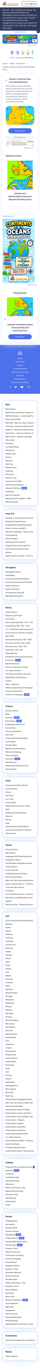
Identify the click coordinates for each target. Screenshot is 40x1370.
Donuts (8, 792)
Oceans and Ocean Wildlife (16, 738)
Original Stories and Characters (17, 545)
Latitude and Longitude (14, 592)
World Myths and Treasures (16, 677)
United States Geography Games (18, 863)
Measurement (10, 467)
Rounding (9, 443)
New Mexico (10, 1027)
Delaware (9, 948)
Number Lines (11, 478)
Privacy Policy (20, 379)
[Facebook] (10, 387)
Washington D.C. (12, 1085)
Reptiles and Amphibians (15, 748)
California (9, 938)
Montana (8, 1010)
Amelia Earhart (11, 1262)
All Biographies (11, 653)
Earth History (13, 721)
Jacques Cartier (11, 1248)
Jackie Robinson (11, 1303)
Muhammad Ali (11, 1228)
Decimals (9, 464)
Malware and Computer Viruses (17, 806)
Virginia (8, 1079)
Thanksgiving (10, 1198)
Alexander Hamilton (13, 1272)
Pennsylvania (10, 1051)
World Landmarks (12, 589)
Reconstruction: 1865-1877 (16, 646)
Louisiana (9, 982)
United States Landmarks (15, 1127)
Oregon (8, 1048)
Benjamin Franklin (12, 1265)
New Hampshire (11, 1020)
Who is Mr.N (20, 362)
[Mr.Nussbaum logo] (10, 3)
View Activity (20, 131)
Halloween (9, 1184)
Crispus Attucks (14, 1238)
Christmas (9, 891)
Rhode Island (10, 1054)
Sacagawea (10, 1310)
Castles (8, 681)
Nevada (8, 1017)
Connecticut (10, 944)
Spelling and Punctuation (15, 542)
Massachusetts (11, 993)
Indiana (8, 969)
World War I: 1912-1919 (14, 650)
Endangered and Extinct (15, 724)
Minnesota (9, 999)
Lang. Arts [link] (22, 58)
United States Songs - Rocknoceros (19, 1151)
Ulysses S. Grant (11, 1269)
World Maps (10, 575)
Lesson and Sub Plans (14, 691)
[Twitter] (16, 387)
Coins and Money (12, 447)
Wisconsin (9, 1092)
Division (8, 457)
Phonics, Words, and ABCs (15, 528)
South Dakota (10, 1061)
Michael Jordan (11, 1279)
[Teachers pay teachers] (28, 387)
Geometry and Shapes (14, 484)
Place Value (10, 440)
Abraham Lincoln (12, 1286)
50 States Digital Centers (15, 1147)
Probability (9, 491)
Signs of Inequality (12, 495)
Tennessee (9, 1065)
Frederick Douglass (13, 1259)
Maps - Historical (12, 684)
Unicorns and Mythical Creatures (18, 830)
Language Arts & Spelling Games (18, 525)
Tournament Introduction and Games (20, 1340)
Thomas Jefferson (12, 1276)
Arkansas (8, 934)
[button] (8, 206)
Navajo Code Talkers (16, 1300)
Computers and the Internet (16, 785)
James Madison (11, 1289)
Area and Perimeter (15, 488)
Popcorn (8, 816)
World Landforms (12, 585)
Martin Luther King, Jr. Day (15, 1187)
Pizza (7, 809)
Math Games (10, 409)
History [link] (28, 58)
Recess (8, 819)
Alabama (8, 924)
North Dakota (10, 1037)
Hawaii (8, 958)
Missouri (8, 1006)
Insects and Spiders (13, 731)
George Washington (13, 1317)
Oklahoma (9, 1044)
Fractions (9, 460)
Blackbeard (12, 1234)
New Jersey (10, 1024)
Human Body (10, 728)
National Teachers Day (14, 1191)
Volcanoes (12, 759)
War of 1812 (9, 636)
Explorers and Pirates (13, 615)
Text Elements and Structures (17, 549)
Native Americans (12, 663)
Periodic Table (11, 745)
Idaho (7, 962)
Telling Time (10, 450)
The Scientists (11, 769)
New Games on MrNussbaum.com (19, 897)
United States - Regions (14, 1120)
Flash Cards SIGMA (12, 419)
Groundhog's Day (12, 1181)
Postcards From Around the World (18, 582)
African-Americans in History (16, 667)
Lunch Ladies (10, 802)
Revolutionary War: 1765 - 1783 (17, 626)
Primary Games (11, 849)
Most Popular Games (13, 877)
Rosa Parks (9, 1293)
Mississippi (9, 1003)
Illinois (7, 965)
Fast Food (9, 795)
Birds (7, 714)
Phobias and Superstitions (15, 813)
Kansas (8, 975)
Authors (8, 552)
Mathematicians (11, 502)
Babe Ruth (9, 1307)
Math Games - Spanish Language (18, 436)
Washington (10, 1082)
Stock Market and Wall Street (16, 826)
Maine (7, 986)
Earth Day (12, 1170)
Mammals (9, 735)
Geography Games (13, 572)
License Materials (20, 368)
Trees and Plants (11, 755)
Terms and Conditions (20, 382)
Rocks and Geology (13, 752)
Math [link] (17, 58)
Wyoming (9, 1096)
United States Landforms (15, 1130)
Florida (8, 951)
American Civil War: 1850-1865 (17, 643)
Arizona (8, 931)
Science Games (11, 710)
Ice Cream (9, 799)
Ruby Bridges (13, 1245)
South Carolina (11, 1058)
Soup (7, 823)
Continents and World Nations (17, 579)
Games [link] (12, 58)
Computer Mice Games (14, 887)
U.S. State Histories (13, 670)
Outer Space (10, 741)
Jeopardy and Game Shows (16, 873)
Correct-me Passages (17, 694)
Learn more (20, 337)
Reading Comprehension (15, 521)
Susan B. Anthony (12, 1231)
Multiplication (10, 454)
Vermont (8, 1075)
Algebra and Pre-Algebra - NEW (18, 498)
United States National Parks (16, 1134)
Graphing (9, 471)
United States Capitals (14, 1123)
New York (9, 1030)
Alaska (8, 927)
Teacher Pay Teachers (20, 372)
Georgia (8, 955)
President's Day (11, 1194)
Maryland (9, 989)
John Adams (10, 1224)
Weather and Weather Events (16, 765)
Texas (7, 1068)
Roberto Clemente (12, 1252)
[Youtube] (22, 387)
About (20, 358)
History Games (11, 612)
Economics (12, 660)
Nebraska (9, 1013)
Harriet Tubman (11, 1314)
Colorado (9, 941)
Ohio (7, 1041)
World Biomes (11, 762)
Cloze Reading (11, 535)
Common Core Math (13, 481)
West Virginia (10, 1089)
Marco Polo (9, 1296)
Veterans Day (10, 1201)
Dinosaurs (12, 717)
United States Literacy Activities (18, 1113)
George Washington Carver (16, 1241)
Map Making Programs (14, 596)
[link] (12, 52)
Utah (7, 1072)
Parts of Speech (11, 538)
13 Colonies (10, 619)
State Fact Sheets (12, 1144)
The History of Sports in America (18, 674)
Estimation (9, 474)
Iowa (7, 972)
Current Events (11, 788)
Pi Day (7, 1205)
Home (5, 63)
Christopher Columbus (14, 1255)
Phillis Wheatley (11, 1320)
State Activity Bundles (14, 1106)
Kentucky (9, 979)
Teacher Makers (11, 1356)
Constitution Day (12, 1177)
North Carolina (11, 1034)
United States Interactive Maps (17, 1109)
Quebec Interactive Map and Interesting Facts (19, 68)
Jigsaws (8, 901)
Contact (20, 365)
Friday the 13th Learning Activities (21, 1167)
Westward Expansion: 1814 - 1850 (18, 639)
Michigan (9, 996)
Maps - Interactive (17, 63)
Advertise (20, 375)
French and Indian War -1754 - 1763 (19, 622)
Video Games (10, 833)
